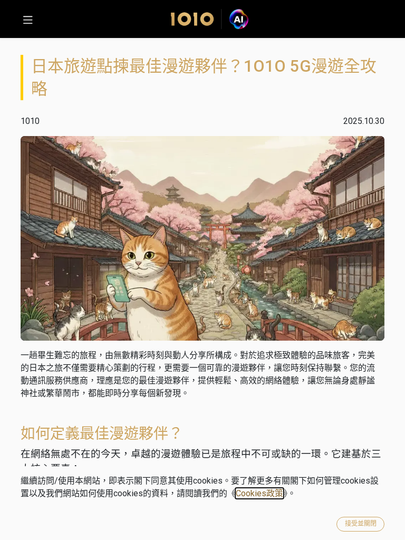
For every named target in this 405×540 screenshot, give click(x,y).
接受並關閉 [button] (361, 523)
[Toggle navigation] (28, 19)
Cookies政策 (259, 493)
